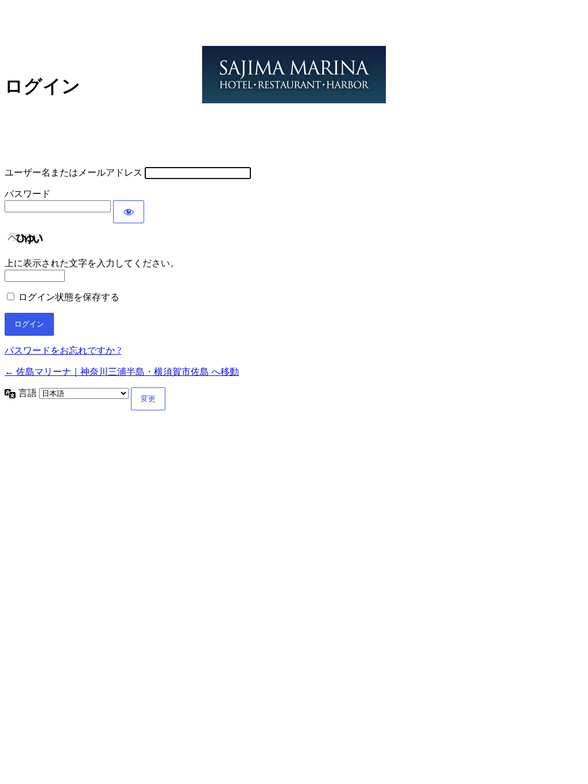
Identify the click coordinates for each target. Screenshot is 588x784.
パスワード (28, 194)
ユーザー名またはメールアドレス (73, 172)
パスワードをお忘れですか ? (63, 350)
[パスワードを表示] (128, 211)
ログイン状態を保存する (68, 297)
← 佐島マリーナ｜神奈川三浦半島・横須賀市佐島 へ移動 (122, 372)
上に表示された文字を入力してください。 (92, 263)
